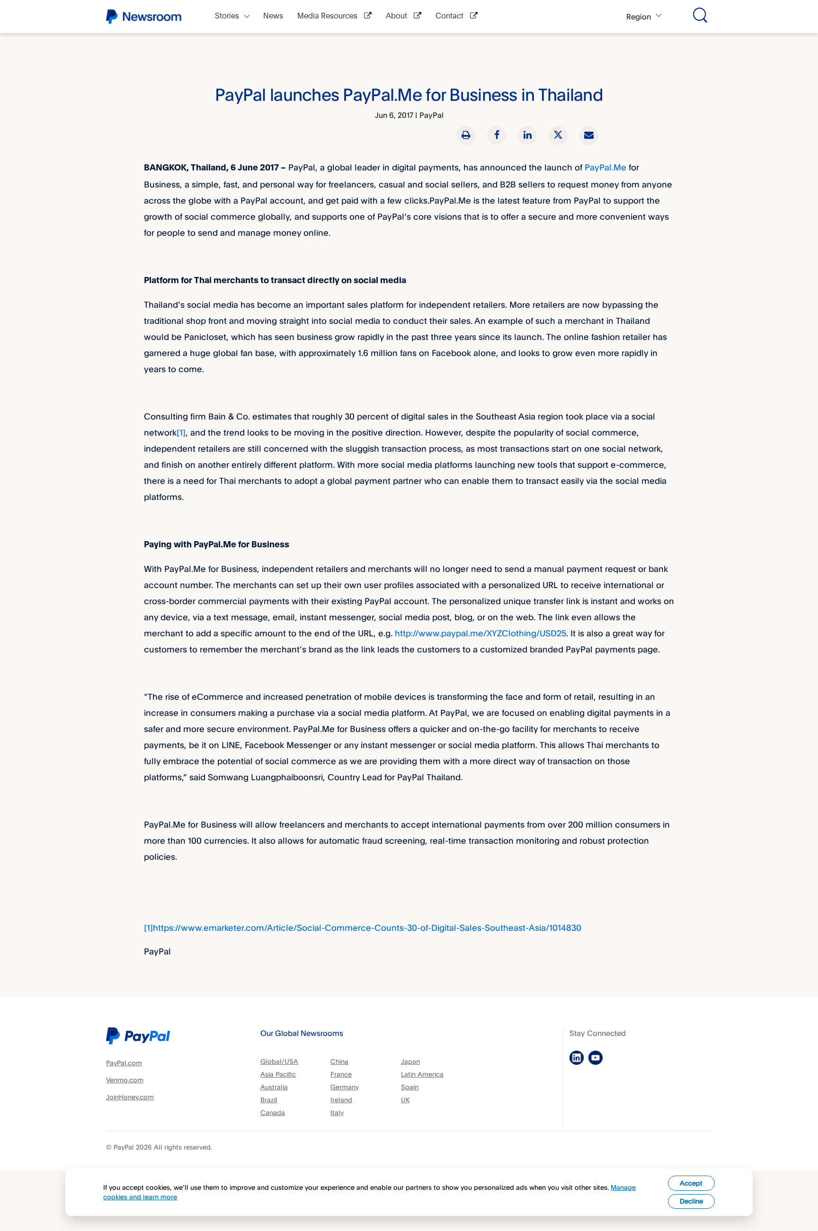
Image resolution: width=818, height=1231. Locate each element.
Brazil (268, 1100)
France (341, 1074)
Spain (409, 1087)
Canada (272, 1112)
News (273, 16)
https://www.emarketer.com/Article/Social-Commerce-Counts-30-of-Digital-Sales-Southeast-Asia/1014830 (367, 927)
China (339, 1061)
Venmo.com (124, 1080)
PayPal (431, 115)
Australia (274, 1087)
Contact (450, 16)
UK (405, 1100)
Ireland (341, 1100)
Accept (691, 1183)
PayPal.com (124, 1063)
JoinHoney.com (130, 1097)
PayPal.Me (605, 167)
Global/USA (279, 1061)
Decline (691, 1201)
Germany (344, 1087)
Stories (227, 16)
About (397, 16)
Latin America (422, 1074)
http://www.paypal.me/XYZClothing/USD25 (480, 633)
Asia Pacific (278, 1074)
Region (638, 16)
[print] (465, 135)
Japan (410, 1061)
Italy (337, 1112)
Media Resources (328, 16)
